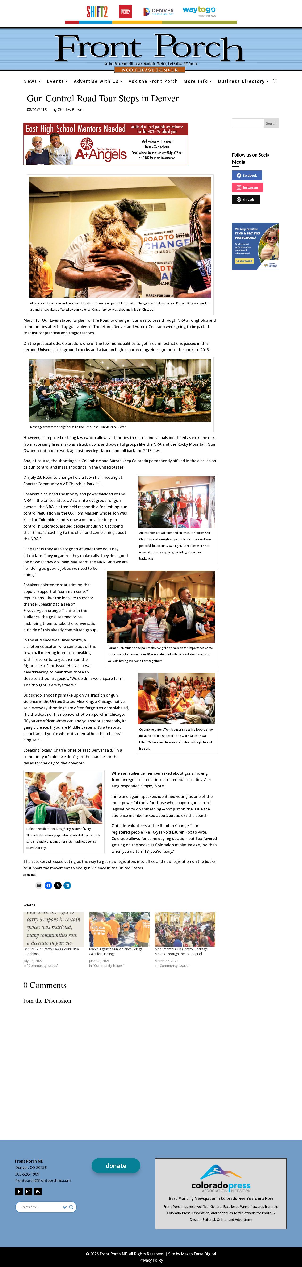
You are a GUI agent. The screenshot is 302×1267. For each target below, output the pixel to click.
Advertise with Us (96, 81)
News (30, 81)
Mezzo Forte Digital (198, 1253)
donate (116, 1165)
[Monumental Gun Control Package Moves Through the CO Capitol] (185, 929)
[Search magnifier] (71, 1207)
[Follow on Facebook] (19, 1191)
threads (248, 199)
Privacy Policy (151, 1260)
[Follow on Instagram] (28, 1191)
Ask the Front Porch (153, 81)
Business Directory (241, 81)
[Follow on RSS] (38, 1191)
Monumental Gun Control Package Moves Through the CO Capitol (181, 951)
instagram (250, 187)
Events (55, 81)
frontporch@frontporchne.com (43, 1180)
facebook (250, 175)
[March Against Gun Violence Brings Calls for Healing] (119, 929)
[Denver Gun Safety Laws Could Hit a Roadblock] (53, 929)
